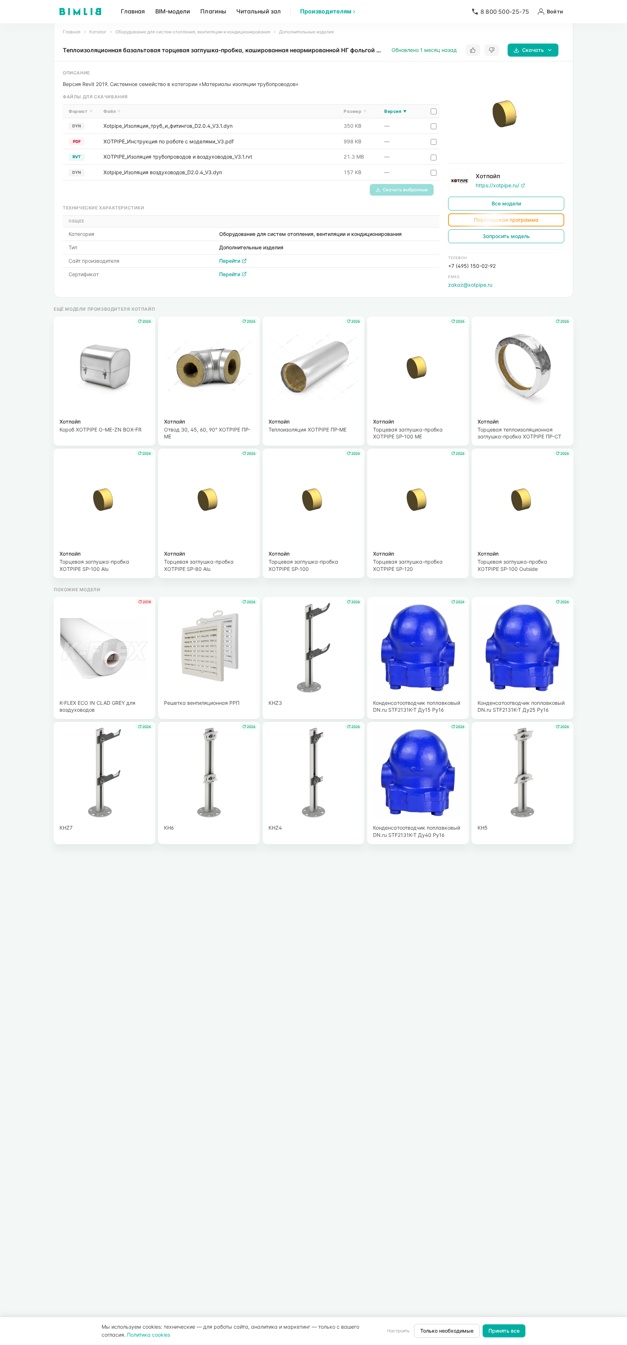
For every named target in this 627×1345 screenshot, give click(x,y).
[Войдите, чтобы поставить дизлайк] (491, 50)
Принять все (504, 1331)
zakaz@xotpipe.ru (470, 285)
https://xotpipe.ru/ (497, 185)
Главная (133, 11)
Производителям (325, 11)
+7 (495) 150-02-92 (472, 266)
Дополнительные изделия (306, 31)
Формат (81, 111)
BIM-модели (172, 11)
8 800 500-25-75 (504, 11)
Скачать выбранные (405, 189)
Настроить (398, 1330)
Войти (555, 11)
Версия (395, 111)
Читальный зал (258, 11)
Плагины (213, 11)
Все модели (506, 203)
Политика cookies (148, 1335)
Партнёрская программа (506, 220)
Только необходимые (447, 1331)
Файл (112, 111)
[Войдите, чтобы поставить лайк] (473, 50)
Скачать (533, 50)
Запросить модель (506, 236)
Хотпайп (488, 176)
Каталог (98, 31)
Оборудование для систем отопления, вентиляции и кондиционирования (192, 31)
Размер (355, 111)
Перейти (229, 261)
